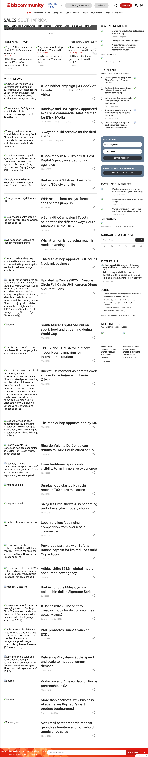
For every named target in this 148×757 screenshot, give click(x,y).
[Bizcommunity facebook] (119, 246)
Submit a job (116, 316)
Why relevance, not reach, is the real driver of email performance (126, 210)
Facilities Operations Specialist (115, 300)
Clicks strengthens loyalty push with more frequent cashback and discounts (117, 125)
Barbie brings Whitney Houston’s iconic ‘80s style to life (66, 182)
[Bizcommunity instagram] (126, 246)
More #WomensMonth (110, 62)
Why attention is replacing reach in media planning (67, 243)
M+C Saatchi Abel (76, 53)
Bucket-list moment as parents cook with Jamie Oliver (69, 375)
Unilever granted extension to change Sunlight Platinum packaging (118, 100)
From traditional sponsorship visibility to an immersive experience (69, 466)
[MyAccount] (142, 5)
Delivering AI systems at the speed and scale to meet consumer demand (67, 661)
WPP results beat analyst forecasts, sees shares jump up (68, 201)
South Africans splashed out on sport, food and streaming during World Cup (66, 329)
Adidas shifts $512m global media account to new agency (67, 571)
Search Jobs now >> (123, 158)
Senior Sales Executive (112, 297)
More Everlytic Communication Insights (117, 227)
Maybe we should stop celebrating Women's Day (49, 59)
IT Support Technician (112, 308)
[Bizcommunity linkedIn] (112, 246)
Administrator (109, 311)
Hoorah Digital (43, 53)
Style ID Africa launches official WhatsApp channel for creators (18, 62)
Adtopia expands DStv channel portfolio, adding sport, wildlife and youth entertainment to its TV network (122, 275)
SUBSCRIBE (133, 753)
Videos (124, 327)
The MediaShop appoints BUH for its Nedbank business (69, 261)
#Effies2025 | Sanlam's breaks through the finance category (108, 352)
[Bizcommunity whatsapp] (141, 246)
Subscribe (139, 240)
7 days (109, 73)
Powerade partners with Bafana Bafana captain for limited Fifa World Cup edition (69, 550)
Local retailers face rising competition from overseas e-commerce (64, 527)
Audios (117, 327)
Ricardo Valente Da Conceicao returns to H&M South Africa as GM (68, 448)
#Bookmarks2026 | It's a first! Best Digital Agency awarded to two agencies (67, 160)
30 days (117, 73)
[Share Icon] (93, 426)
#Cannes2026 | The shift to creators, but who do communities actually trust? (67, 610)
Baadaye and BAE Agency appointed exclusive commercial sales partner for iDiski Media (69, 113)
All (102, 327)
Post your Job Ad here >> (122, 173)
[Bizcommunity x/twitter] (105, 246)
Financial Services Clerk (113, 303)
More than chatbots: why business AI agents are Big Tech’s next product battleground (67, 704)
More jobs (105, 316)
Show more (106, 362)
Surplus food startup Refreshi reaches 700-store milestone (63, 487)
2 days (103, 73)
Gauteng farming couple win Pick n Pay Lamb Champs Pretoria (118, 80)
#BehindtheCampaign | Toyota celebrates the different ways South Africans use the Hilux (68, 222)
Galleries (109, 327)
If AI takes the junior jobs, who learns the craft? (81, 59)
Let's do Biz (142, 755)
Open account (129, 316)
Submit (94, 42)
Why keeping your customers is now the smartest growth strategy (127, 190)
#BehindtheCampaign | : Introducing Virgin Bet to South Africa (68, 90)
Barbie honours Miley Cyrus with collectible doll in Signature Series (67, 589)
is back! (126, 41)
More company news (79, 42)
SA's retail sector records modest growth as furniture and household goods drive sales (67, 727)
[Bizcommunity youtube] (133, 246)
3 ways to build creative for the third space (68, 134)
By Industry (126, 73)
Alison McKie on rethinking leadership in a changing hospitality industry (124, 47)
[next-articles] (95, 51)
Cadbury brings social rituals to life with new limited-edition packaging (118, 90)
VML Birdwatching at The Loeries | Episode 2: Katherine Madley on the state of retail (131, 352)
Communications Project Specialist (117, 294)
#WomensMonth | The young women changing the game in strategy (118, 112)
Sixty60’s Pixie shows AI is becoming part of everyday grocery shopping (69, 506)
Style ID (8, 56)
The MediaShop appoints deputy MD (69, 423)
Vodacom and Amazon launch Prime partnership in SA (69, 683)
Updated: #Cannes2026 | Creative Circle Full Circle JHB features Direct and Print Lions (69, 284)
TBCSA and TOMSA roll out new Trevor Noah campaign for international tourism (65, 352)
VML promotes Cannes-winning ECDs (65, 632)
